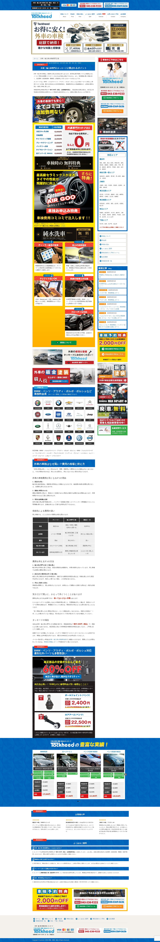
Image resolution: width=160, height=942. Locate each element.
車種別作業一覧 (107, 261)
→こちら (62, 226)
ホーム (38, 919)
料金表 (72, 15)
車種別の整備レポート (51, 642)
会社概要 (123, 15)
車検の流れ (80, 15)
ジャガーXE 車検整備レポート (109, 293)
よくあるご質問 (90, 15)
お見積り (101, 15)
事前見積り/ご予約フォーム (110, 253)
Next (125, 774)
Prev (32, 774)
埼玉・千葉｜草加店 (56, 921)
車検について (64, 15)
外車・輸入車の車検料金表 (58, 639)
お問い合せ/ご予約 (112, 15)
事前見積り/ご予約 (98, 919)
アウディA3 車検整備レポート (109, 300)
